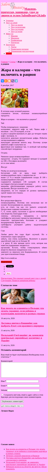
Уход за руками (17, 29)
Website (4, 390)
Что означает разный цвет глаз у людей (23, 278)
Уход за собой (11, 23)
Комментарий (7, 361)
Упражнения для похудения (22, 51)
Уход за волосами (18, 27)
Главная (4, 62)
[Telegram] (16, 80)
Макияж (14, 36)
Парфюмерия (16, 40)
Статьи (9, 53)
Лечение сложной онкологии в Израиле (22, 456)
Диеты (13, 47)
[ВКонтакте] (2, 80)
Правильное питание (20, 49)
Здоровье (10, 21)
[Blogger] (9, 80)
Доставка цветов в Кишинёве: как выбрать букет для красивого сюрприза (22, 324)
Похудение (10, 45)
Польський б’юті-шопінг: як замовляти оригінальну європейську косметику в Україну (22, 338)
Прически (15, 42)
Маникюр (15, 38)
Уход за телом (16, 31)
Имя (3, 381)
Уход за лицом (17, 25)
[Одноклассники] (5, 80)
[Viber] (12, 80)
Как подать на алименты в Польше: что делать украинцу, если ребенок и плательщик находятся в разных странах (23, 311)
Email (3, 386)
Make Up (9, 34)
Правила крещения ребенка (18, 280)
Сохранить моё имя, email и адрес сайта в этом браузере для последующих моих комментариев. (22, 396)
